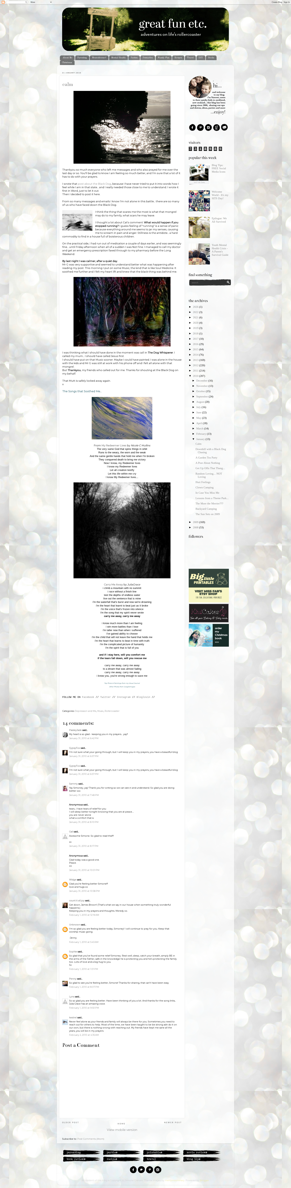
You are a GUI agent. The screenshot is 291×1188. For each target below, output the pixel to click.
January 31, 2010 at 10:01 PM (84, 870)
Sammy (73, 783)
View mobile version (122, 1130)
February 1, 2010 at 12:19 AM (84, 915)
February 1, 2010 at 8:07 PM (84, 987)
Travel (190, 58)
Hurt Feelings (203, 482)
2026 (196, 306)
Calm (67, 84)
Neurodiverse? (99, 58)
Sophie (73, 951)
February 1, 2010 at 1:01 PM (83, 969)
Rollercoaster (112, 711)
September (202, 396)
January (201, 439)
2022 (196, 312)
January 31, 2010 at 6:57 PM (84, 756)
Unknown (74, 924)
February (201, 433)
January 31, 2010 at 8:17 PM (83, 846)
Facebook (88, 697)
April (199, 423)
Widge (72, 879)
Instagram (123, 697)
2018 (196, 333)
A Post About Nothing (208, 462)
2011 (196, 370)
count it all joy (76, 900)
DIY (201, 58)
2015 (196, 349)
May (199, 417)
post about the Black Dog (94, 183)
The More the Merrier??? (209, 503)
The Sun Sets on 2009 (208, 514)
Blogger (204, 1180)
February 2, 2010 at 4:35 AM (84, 1035)
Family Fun (163, 58)
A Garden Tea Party (206, 457)
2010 (196, 375)
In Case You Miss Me (207, 492)
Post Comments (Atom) (90, 1139)
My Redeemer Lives (114, 445)
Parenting (82, 58)
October (201, 391)
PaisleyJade (75, 730)
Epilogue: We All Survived (219, 220)
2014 (196, 354)
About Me (67, 58)
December (202, 380)
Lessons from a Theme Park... (212, 498)
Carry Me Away (113, 584)
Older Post (70, 1122)
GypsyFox (74, 748)
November (202, 385)
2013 (196, 360)
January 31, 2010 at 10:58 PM (84, 891)
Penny (72, 978)
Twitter (105, 697)
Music (100, 711)
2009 (196, 522)
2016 (196, 344)
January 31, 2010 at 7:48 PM (84, 795)
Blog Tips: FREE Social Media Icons (219, 168)
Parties (134, 58)
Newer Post (173, 1122)
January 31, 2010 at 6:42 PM (84, 738)
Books (211, 58)
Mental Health (118, 58)
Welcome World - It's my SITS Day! (220, 195)
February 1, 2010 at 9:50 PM (84, 1007)
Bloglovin (143, 697)
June (199, 412)
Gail (71, 831)
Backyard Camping (206, 508)
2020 (196, 322)
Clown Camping (205, 487)
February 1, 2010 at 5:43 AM (84, 942)
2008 (196, 527)
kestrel (73, 1017)
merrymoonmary (174, 1180)
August (200, 401)
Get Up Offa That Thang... (210, 468)
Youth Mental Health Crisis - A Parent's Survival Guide (220, 249)
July (199, 407)
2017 (196, 338)
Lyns (71, 996)
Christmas (67, 63)
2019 (196, 328)
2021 (196, 317)
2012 (196, 365)
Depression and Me (85, 711)
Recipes (178, 58)
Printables (148, 58)
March (200, 428)
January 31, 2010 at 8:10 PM (84, 822)
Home (122, 1124)
